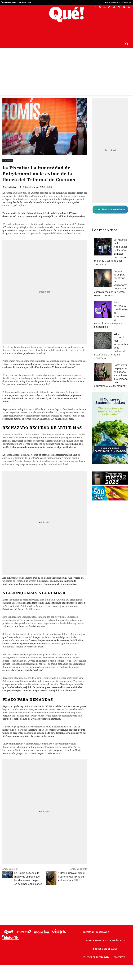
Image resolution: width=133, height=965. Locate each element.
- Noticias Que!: (24, 2)
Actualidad (7, 152)
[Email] (78, 891)
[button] (126, 35)
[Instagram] (100, 8)
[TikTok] (114, 8)
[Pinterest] (46, 891)
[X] (119, 8)
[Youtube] (124, 8)
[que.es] (66, 14)
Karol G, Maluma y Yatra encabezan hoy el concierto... (103, 2)
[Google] (129, 8)
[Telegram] (109, 8)
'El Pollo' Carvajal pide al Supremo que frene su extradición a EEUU (71, 868)
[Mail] (105, 8)
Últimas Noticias (8, 2)
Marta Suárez (10, 179)
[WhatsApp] (54, 891)
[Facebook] (95, 8)
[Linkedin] (70, 891)
